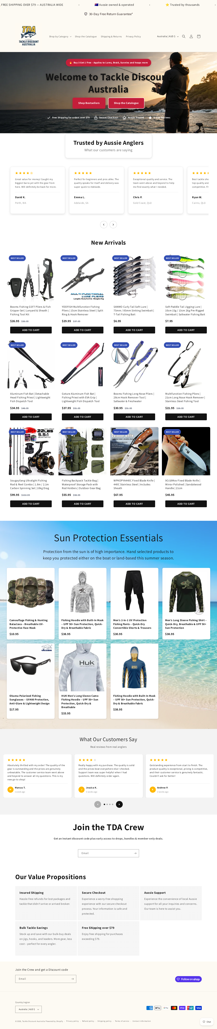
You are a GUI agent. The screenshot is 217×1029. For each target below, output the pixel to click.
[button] (60, 36)
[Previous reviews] (103, 224)
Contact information (142, 1021)
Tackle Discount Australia (33, 1021)
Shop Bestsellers (89, 103)
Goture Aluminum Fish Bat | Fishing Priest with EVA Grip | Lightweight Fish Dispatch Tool (81, 397)
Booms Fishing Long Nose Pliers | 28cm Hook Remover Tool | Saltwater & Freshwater (134, 397)
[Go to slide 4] (112, 804)
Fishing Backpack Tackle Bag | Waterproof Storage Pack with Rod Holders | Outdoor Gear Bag (81, 484)
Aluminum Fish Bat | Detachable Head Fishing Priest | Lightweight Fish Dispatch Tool (30, 397)
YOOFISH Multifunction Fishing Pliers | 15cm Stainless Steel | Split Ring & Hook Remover (82, 310)
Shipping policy (104, 1021)
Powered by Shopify (54, 1021)
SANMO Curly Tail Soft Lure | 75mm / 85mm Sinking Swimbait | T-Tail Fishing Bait (134, 310)
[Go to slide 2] (107, 804)
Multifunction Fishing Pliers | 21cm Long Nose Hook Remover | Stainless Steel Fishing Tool (185, 397)
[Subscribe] (135, 853)
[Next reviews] (113, 224)
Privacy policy (72, 1021)
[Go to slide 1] (104, 804)
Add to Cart (31, 330)
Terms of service (122, 1021)
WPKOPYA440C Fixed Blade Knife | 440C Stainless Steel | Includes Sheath (134, 484)
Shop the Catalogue (126, 103)
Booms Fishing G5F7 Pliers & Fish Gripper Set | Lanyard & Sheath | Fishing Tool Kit (30, 310)
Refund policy (88, 1021)
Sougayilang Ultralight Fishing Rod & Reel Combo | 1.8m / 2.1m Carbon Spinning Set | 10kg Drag (29, 484)
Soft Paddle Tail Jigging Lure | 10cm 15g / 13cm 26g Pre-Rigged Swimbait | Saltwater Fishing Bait (185, 310)
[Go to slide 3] (110, 804)
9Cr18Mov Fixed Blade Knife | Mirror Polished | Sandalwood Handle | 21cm (183, 484)
